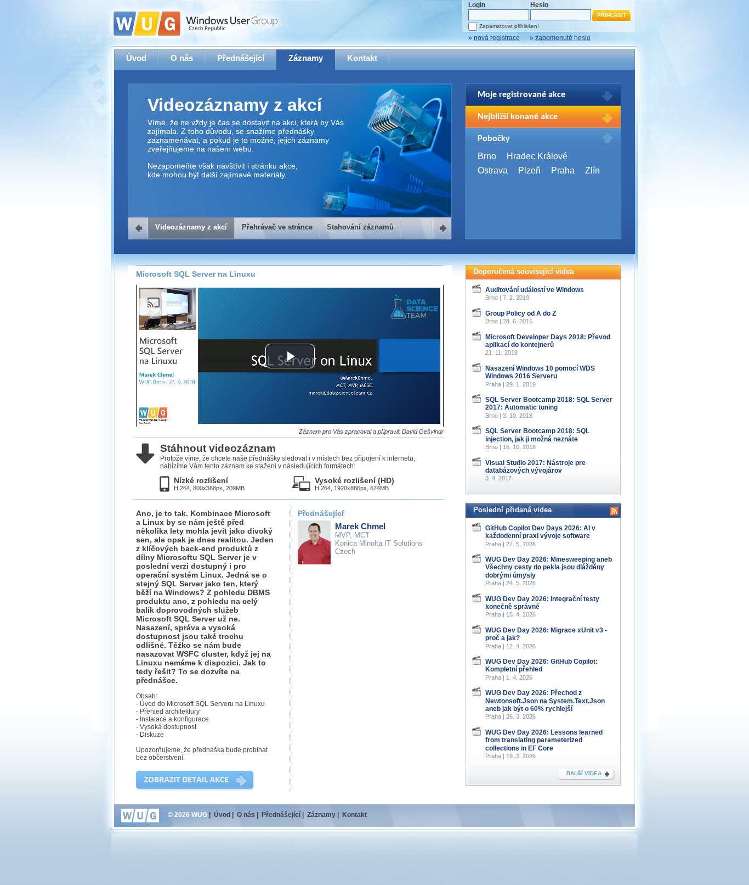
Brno (487, 156)
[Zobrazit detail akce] (195, 781)
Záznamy (305, 58)
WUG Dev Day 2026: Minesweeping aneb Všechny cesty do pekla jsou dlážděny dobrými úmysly (548, 567)
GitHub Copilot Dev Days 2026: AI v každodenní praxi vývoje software (540, 532)
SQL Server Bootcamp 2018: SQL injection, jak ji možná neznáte (537, 434)
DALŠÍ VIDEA (584, 773)
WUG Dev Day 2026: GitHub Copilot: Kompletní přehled (541, 665)
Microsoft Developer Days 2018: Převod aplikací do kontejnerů (547, 341)
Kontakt (362, 58)
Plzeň (529, 170)
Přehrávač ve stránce (277, 227)
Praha (563, 170)
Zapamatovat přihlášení (509, 26)
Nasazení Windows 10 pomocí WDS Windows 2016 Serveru (540, 372)
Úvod (136, 58)
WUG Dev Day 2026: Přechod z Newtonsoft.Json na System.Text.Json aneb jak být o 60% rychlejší (545, 701)
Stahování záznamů (360, 227)
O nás (182, 58)
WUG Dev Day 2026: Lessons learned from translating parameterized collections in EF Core (544, 740)
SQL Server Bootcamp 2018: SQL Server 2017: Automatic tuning (548, 403)
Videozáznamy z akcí (191, 227)
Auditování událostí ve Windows (534, 290)
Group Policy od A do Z (520, 313)
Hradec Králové (537, 156)
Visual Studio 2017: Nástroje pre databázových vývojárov (535, 466)
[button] (290, 356)
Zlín (592, 170)
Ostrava (493, 170)
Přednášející (240, 58)
